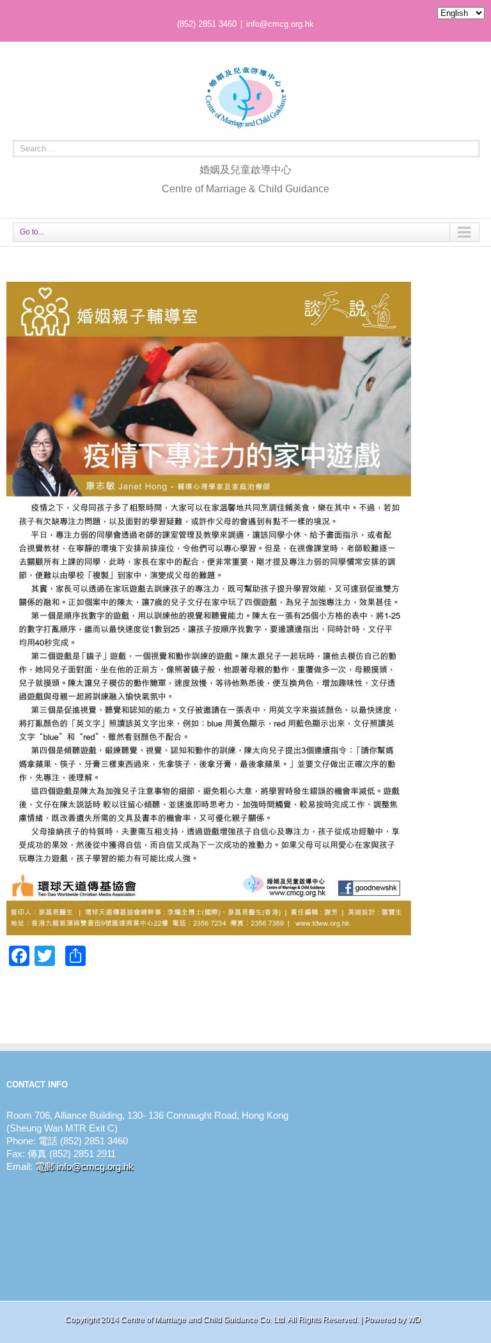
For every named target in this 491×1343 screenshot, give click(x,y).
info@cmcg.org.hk (280, 24)
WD (414, 1319)
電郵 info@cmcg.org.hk (84, 1166)
